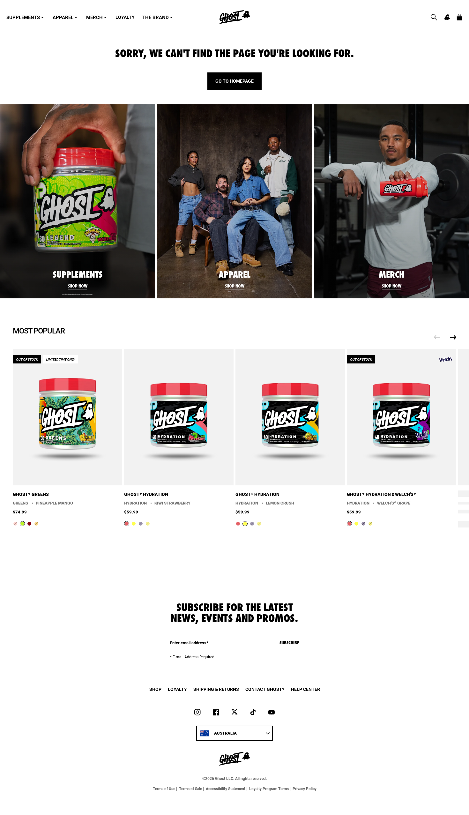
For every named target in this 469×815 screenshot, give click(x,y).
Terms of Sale (190, 788)
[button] (434, 17)
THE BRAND (155, 17)
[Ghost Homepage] (234, 17)
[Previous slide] (437, 337)
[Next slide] (453, 337)
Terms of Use (164, 788)
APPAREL (63, 17)
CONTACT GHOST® (265, 689)
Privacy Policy (304, 788)
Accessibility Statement (225, 788)
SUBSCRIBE (289, 642)
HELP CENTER (305, 689)
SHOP (155, 689)
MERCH (94, 17)
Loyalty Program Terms (269, 788)
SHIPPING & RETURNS (216, 689)
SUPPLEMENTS (23, 17)
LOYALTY (125, 17)
